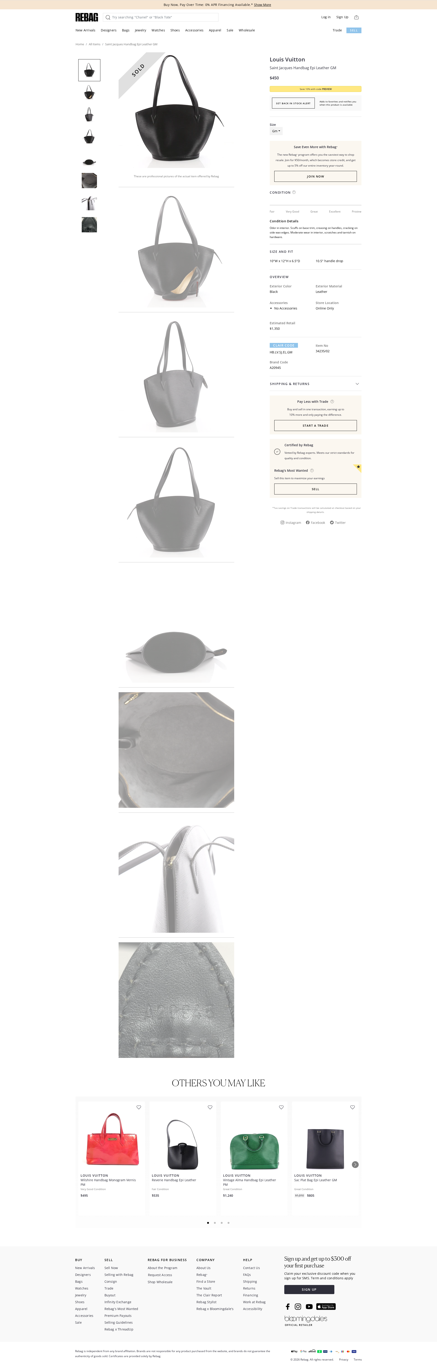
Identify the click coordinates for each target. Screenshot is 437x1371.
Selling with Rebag (119, 1274)
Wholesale (247, 30)
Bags (126, 30)
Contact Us (251, 1268)
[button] (176, 110)
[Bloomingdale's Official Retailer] (306, 1320)
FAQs (247, 1274)
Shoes (175, 30)
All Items (94, 44)
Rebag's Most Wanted (121, 1309)
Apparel (215, 30)
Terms (358, 1359)
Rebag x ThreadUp (118, 1329)
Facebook (318, 522)
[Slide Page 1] (208, 1223)
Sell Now (111, 1268)
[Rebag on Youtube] (310, 1307)
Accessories (194, 30)
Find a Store (205, 1281)
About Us (203, 1268)
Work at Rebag (254, 1302)
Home (80, 44)
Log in (326, 17)
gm (274, 131)
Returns (249, 1288)
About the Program (162, 1268)
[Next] (355, 1164)
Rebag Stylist (206, 1302)
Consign (110, 1281)
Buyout (109, 1295)
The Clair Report (209, 1295)
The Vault (203, 1288)
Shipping (250, 1281)
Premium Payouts (118, 1315)
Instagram (293, 522)
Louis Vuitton (287, 59)
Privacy (343, 1359)
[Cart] (356, 17)
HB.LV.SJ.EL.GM (281, 352)
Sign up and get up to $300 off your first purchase (317, 1262)
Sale (230, 30)
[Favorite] (139, 1107)
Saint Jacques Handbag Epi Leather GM (303, 67)
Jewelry (140, 30)
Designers (109, 30)
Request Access (160, 1275)
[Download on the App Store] (326, 1306)
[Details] (332, 401)
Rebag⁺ (201, 1274)
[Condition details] (294, 192)
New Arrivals (85, 30)
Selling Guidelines (118, 1322)
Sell (354, 30)
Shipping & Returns (290, 384)
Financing (250, 1295)
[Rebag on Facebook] (288, 1306)
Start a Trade (316, 425)
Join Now (315, 176)
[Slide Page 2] (215, 1223)
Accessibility (252, 1309)
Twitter (340, 522)
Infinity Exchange (117, 1302)
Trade (337, 30)
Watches (158, 30)
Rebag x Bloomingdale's (215, 1309)
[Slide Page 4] (228, 1223)
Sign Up (342, 17)
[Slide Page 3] (222, 1223)
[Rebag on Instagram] (298, 1306)
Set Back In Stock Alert (293, 103)
